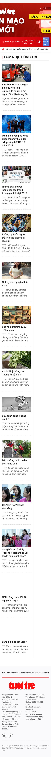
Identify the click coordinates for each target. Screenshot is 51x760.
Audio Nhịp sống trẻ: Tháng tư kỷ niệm (13, 373)
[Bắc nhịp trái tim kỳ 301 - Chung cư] (16, 315)
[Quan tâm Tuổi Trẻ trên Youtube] (4, 736)
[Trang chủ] (3, 49)
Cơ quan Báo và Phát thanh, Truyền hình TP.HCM (10, 726)
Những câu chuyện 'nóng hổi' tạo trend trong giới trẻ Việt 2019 (14, 190)
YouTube (17, 42)
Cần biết (25, 41)
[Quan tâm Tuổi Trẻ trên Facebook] (11, 736)
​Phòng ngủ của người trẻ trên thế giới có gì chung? (13, 237)
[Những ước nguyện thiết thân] (16, 270)
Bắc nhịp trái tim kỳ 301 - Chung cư (15, 329)
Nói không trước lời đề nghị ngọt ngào (14, 599)
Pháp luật (44, 49)
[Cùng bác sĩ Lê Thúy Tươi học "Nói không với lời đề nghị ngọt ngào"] (16, 538)
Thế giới (36, 49)
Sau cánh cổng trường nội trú (14, 418)
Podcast (8, 42)
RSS (39, 719)
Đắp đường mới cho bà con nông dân (14, 462)
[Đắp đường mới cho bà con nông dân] (16, 449)
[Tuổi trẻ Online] (21, 685)
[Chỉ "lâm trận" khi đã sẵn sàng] (16, 493)
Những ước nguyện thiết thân (15, 284)
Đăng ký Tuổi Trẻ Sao (46, 41)
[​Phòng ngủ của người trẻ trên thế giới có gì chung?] (16, 223)
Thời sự (30, 49)
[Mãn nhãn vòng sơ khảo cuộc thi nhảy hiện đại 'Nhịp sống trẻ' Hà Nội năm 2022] (16, 124)
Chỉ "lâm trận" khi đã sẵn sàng (13, 507)
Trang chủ (6, 673)
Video (24, 49)
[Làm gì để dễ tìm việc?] (16, 630)
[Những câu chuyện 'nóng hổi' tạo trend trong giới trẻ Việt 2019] (16, 175)
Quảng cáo (32, 41)
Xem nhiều (17, 49)
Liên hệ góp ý (31, 719)
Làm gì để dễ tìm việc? (14, 641)
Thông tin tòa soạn (9, 722)
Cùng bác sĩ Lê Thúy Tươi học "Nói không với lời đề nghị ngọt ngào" (15, 553)
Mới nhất (9, 49)
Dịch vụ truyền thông (34, 714)
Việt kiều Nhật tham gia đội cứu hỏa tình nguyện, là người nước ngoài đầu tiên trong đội (15, 89)
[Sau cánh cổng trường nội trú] (16, 404)
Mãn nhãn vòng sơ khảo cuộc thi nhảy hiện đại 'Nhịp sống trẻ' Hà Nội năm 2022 (15, 140)
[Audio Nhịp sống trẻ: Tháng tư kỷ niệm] (16, 360)
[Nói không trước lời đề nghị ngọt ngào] (16, 585)
